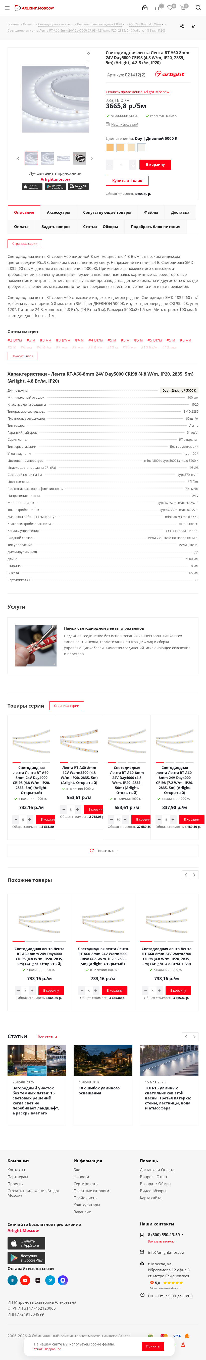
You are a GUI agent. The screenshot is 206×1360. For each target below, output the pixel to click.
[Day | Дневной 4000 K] (131, 147)
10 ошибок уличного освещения (99, 1090)
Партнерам (18, 1176)
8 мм (78, 347)
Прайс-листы (85, 1197)
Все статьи (47, 1036)
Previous (18, 158)
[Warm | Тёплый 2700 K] (110, 147)
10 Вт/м (150, 347)
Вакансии (82, 1211)
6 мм (27, 347)
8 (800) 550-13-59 (164, 1234)
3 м (32, 340)
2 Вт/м (16, 340)
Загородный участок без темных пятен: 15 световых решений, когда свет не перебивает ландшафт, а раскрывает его (36, 1100)
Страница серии (24, 243)
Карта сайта (150, 1197)
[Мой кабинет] (144, 7)
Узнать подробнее (47, 1349)
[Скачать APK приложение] (78, 186)
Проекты (16, 1183)
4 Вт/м (97, 340)
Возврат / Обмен (155, 1183)
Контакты (16, 1169)
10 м (114, 347)
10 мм (130, 347)
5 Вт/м (156, 340)
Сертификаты (86, 1183)
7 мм (62, 347)
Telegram (50, 1280)
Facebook (63, 1280)
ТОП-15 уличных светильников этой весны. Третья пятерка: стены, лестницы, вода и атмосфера (168, 1097)
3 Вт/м (64, 340)
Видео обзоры (153, 1190)
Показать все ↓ (22, 356)
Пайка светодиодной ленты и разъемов (104, 628)
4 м (81, 340)
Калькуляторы (87, 1204)
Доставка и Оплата (157, 1169)
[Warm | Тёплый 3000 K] (120, 147)
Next (92, 158)
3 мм (46, 340)
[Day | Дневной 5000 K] (141, 147)
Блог (78, 1169)
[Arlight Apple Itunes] (32, 186)
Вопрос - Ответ (153, 1176)
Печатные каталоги (91, 1190)
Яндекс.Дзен (38, 1280)
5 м (113, 340)
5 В (13, 347)
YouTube (25, 1280)
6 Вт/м (45, 347)
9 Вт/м (96, 347)
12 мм (170, 347)
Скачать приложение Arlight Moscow (33, 1193)
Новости (81, 1176)
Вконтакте (13, 1280)
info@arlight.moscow (166, 1252)
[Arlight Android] (55, 186)
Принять (153, 1346)
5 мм (186, 340)
